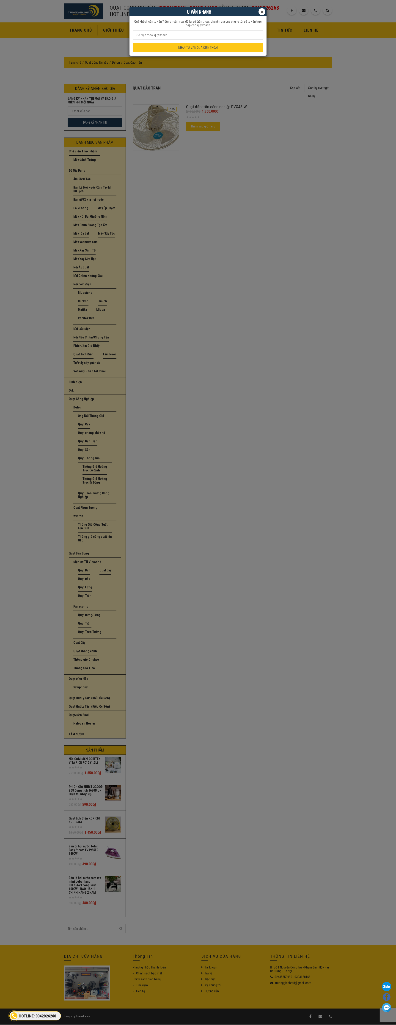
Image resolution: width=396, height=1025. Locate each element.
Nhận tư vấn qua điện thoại (198, 47)
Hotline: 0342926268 (37, 1016)
